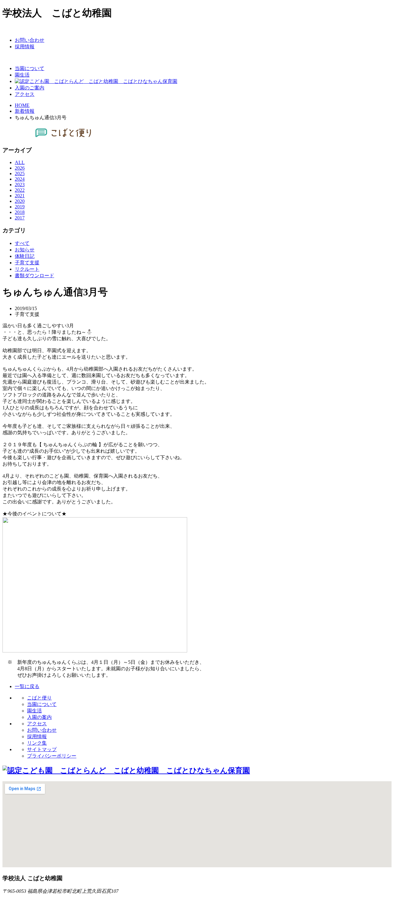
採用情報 (37, 736)
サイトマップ (42, 749)
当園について (42, 704)
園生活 (34, 710)
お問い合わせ (42, 730)
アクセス (37, 723)
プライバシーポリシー (51, 755)
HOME (22, 105)
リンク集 (37, 743)
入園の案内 (39, 717)
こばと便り (39, 697)
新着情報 (24, 111)
